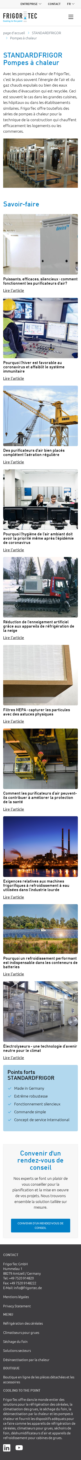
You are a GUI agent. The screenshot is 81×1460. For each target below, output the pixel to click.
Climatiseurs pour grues (21, 1332)
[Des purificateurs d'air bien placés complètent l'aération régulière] (40, 416)
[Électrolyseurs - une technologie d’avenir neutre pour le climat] (40, 1011)
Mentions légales (16, 1296)
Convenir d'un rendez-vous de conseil (40, 1225)
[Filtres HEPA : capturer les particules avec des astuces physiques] (40, 675)
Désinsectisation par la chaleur (26, 1359)
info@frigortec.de (28, 1287)
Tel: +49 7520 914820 (18, 1278)
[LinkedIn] (6, 1447)
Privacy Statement (17, 1305)
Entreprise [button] (29, 4)
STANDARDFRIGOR (46, 32)
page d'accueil (14, 32)
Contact (54, 4)
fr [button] (69, 4)
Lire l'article (13, 290)
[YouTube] (19, 1447)
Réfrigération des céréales (23, 1323)
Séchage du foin (15, 1341)
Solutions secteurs (17, 1350)
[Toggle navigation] (71, 17)
